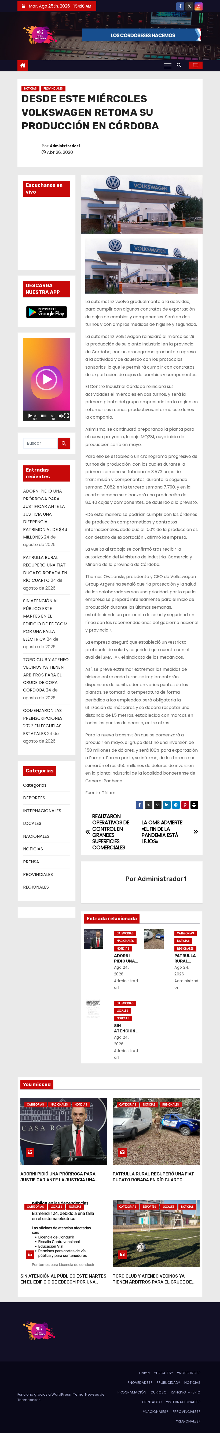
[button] (180, 65)
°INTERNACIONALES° (183, 1402)
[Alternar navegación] (167, 65)
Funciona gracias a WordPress (44, 1394)
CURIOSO (159, 1392)
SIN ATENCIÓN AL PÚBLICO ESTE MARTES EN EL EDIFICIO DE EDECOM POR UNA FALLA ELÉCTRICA (63, 1282)
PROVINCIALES (53, 89)
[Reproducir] (30, 416)
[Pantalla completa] (66, 416)
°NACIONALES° (155, 1411)
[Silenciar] (61, 416)
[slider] (43, 416)
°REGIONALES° (188, 1421)
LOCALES (32, 823)
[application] (46, 379)
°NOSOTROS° (188, 1372)
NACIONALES (36, 836)
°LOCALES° (163, 1372)
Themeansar (28, 1399)
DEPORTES (34, 798)
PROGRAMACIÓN (132, 1392)
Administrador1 (65, 146)
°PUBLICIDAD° (168, 1382)
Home (144, 1372)
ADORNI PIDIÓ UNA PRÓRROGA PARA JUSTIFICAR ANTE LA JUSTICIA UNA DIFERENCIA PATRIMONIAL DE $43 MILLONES (45, 514)
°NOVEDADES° (140, 1382)
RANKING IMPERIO (185, 1392)
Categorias (34, 785)
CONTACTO (152, 1402)
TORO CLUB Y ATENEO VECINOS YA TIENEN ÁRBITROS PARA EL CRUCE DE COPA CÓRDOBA (46, 675)
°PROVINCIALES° (186, 1411)
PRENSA (31, 862)
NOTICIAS (30, 89)
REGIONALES (36, 887)
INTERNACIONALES (42, 811)
